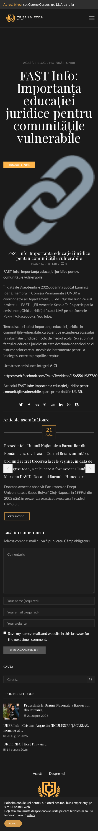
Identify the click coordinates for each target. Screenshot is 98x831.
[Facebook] (29, 405)
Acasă (28, 63)
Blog (41, 63)
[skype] (76, 405)
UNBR (77, 391)
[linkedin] (61, 405)
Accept (13, 823)
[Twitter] (22, 405)
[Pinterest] (45, 405)
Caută (91, 679)
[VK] (37, 405)
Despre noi (57, 773)
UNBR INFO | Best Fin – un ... (25, 744)
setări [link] (31, 815)
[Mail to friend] (53, 405)
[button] (8, 468)
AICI (53, 365)
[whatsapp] (69, 405)
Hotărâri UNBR (62, 63)
